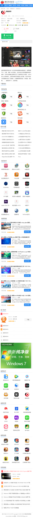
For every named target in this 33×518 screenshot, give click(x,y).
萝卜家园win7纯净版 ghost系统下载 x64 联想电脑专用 (15, 237)
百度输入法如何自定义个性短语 (9, 139)
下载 (28, 319)
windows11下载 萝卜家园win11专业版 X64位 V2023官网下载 (17, 295)
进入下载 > (27, 231)
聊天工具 (6, 6)
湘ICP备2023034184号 (7, 514)
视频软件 (10, 6)
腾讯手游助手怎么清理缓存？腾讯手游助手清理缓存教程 (15, 151)
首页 (2, 5)
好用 (7, 28)
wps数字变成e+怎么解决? (24, 139)
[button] (16, 65)
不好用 (17, 28)
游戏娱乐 (18, 6)
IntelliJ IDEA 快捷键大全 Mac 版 (9, 136)
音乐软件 (14, 6)
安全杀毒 (31, 6)
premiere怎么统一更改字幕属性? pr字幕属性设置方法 (14, 145)
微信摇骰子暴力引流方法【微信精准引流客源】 (13, 133)
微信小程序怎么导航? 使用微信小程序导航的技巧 (14, 154)
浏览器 (22, 5)
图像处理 (26, 6)
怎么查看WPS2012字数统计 (25, 142)
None (19, 156)
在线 (8, 74)
